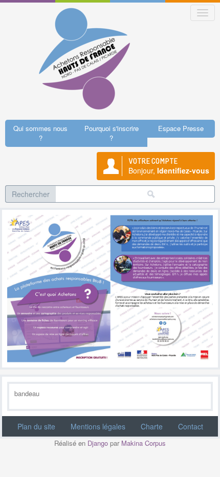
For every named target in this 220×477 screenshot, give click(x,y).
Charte (152, 426)
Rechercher (31, 194)
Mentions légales (98, 426)
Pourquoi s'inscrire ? (111, 133)
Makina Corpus (143, 443)
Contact (190, 426)
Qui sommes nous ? (40, 133)
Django (97, 443)
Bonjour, (168, 166)
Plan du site (36, 426)
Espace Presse (181, 128)
